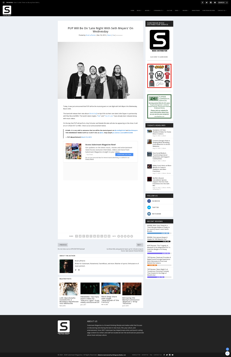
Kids (99, 116)
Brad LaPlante (90, 35)
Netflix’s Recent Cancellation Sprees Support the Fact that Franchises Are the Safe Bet (161, 182)
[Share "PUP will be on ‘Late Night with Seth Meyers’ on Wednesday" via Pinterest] (91, 236)
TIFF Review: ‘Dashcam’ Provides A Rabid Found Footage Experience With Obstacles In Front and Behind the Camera (159, 260)
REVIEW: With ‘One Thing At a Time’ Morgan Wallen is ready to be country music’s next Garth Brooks (158, 228)
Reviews (185, 10)
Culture (169, 10)
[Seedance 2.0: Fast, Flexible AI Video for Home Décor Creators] (149, 131)
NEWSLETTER (136, 355)
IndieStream (196, 10)
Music (139, 10)
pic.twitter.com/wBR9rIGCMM (122, 133)
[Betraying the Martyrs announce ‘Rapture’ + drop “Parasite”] (131, 289)
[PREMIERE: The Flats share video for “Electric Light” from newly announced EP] (90, 288)
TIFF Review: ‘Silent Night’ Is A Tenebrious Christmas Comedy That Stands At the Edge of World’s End (158, 272)
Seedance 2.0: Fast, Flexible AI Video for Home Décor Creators (162, 132)
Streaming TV (158, 10)
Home (132, 10)
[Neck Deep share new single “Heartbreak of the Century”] (111, 288)
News (109, 35)
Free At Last (109, 116)
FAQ (151, 355)
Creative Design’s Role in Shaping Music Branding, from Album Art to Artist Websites (161, 143)
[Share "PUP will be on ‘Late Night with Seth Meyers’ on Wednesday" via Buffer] (98, 236)
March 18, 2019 (86, 137)
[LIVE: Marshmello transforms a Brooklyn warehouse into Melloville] (69, 289)
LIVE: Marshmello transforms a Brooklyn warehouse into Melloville (69, 301)
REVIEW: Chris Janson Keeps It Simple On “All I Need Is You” (157, 238)
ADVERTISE (145, 355)
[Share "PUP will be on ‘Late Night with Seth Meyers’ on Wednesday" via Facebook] (76, 236)
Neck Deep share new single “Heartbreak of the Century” (110, 299)
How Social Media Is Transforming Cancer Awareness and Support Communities (161, 156)
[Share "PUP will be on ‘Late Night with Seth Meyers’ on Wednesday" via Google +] (84, 236)
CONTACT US (158, 355)
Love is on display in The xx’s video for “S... (26, 2)
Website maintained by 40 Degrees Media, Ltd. (112, 355)
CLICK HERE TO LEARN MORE (159, 57)
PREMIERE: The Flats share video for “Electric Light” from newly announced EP (89, 299)
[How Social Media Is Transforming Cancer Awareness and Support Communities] (149, 154)
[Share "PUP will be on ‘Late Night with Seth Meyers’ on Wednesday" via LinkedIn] (94, 236)
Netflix (168, 187)
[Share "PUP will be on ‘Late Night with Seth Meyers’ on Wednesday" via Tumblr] (87, 236)
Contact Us (221, 10)
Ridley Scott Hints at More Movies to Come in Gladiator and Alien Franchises (162, 168)
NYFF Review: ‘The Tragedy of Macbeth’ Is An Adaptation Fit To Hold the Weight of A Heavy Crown (158, 248)
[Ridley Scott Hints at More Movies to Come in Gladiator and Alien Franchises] (149, 166)
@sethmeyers (133, 130)
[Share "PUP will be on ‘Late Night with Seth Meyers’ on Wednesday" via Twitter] (80, 236)
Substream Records (208, 10)
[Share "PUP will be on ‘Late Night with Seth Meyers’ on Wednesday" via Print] (109, 236)
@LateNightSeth (120, 130)
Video (176, 10)
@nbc (101, 133)
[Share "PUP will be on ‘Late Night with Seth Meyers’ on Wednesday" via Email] (105, 236)
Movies (147, 10)
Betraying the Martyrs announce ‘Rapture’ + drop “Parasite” (130, 301)
